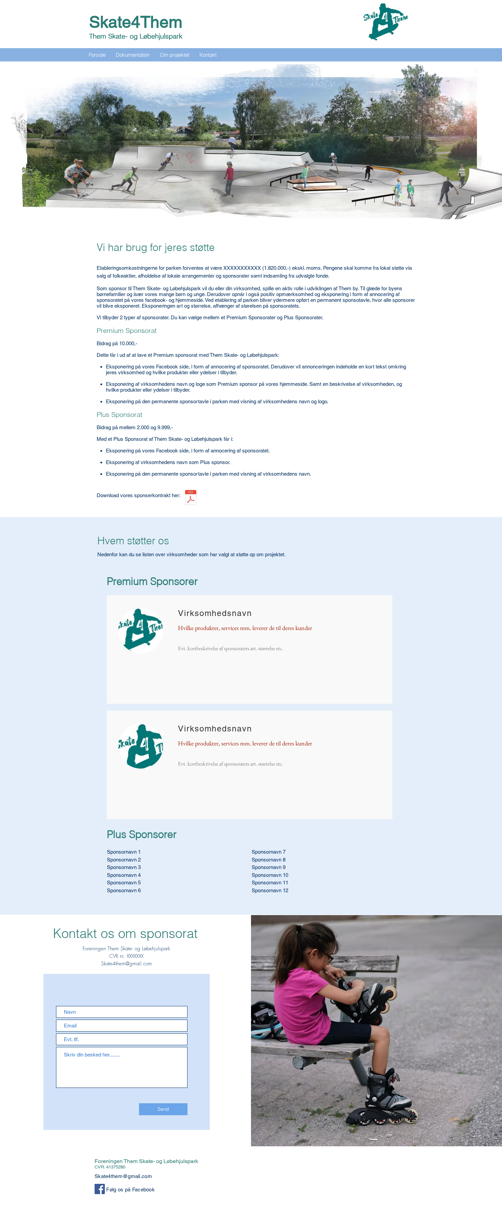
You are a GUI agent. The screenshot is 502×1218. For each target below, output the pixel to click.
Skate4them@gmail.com (126, 963)
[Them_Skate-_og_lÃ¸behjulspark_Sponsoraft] (190, 498)
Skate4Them (135, 21)
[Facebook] (100, 1189)
